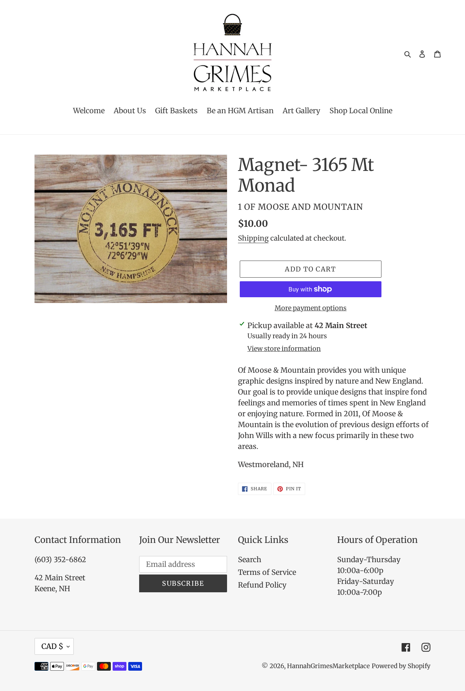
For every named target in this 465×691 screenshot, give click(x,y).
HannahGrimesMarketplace (328, 666)
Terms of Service (267, 572)
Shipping (253, 238)
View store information (284, 348)
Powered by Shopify (401, 666)
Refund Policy (262, 584)
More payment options (311, 308)
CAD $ (52, 646)
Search (249, 559)
